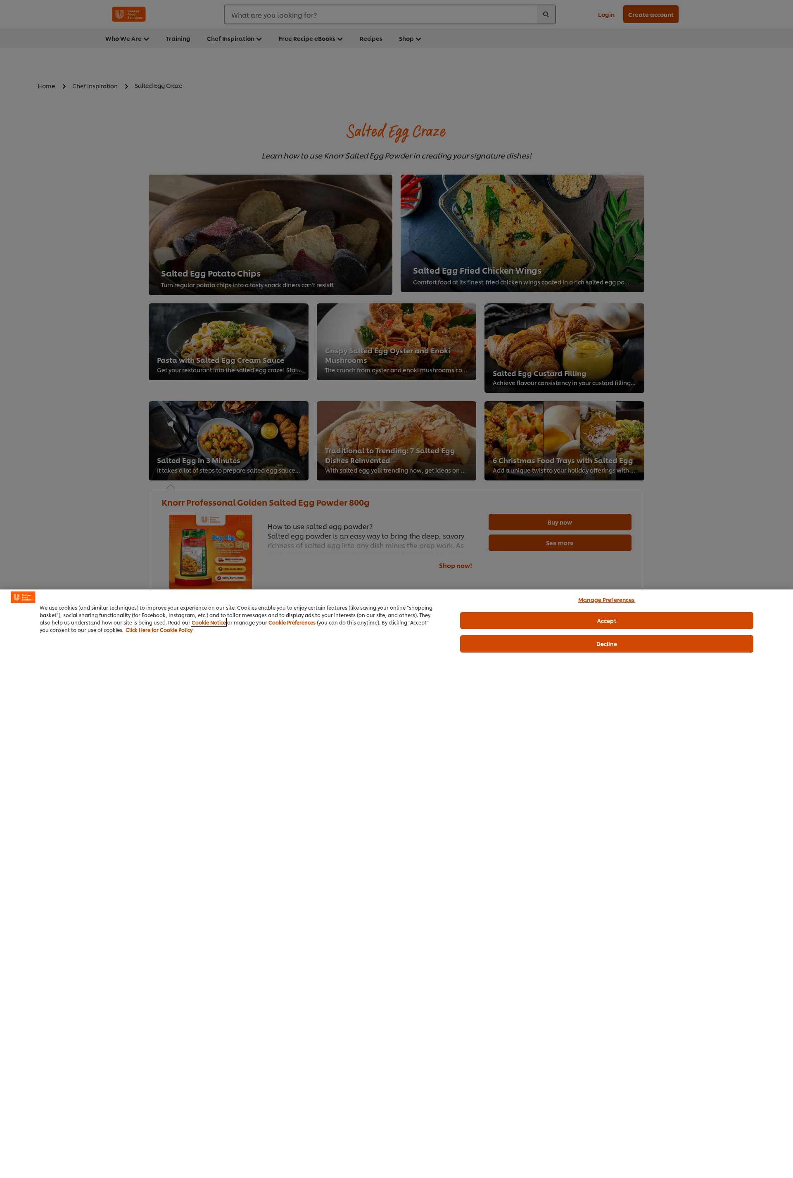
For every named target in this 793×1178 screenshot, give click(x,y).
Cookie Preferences (292, 622)
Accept (606, 620)
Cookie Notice (209, 622)
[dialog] (396, 883)
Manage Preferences (606, 599)
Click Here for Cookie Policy (159, 629)
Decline (606, 643)
